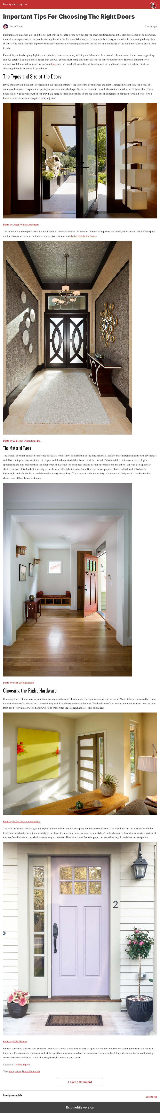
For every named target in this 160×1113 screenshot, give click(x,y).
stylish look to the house (83, 236)
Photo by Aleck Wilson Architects (21, 224)
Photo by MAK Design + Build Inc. (21, 821)
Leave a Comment (80, 1082)
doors (53, 64)
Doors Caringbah (31, 1071)
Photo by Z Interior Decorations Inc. (22, 440)
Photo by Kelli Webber (15, 1041)
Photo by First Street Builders (18, 682)
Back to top (151, 1097)
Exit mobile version (80, 1107)
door (11, 1071)
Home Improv (23, 1064)
